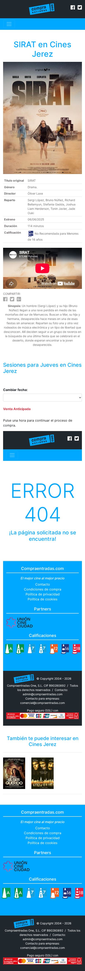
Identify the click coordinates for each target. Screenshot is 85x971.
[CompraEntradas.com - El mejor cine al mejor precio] (42, 9)
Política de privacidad (43, 594)
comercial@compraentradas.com (42, 703)
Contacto (42, 584)
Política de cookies (42, 599)
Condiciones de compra (42, 589)
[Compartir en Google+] (19, 300)
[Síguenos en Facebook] (73, 8)
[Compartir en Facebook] (5, 300)
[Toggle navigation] (9, 24)
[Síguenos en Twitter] (80, 8)
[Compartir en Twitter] (12, 300)
